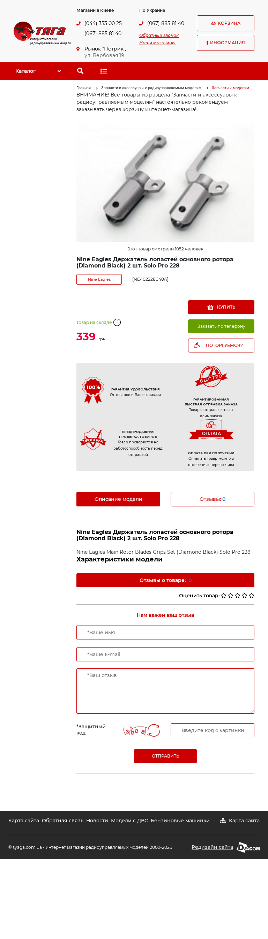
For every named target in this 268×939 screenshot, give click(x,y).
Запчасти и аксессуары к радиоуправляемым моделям (151, 88)
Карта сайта (23, 820)
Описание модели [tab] (118, 499)
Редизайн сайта (212, 847)
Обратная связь (62, 820)
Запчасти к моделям (230, 88)
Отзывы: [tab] (212, 499)
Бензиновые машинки (180, 820)
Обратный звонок (159, 35)
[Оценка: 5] (251, 595)
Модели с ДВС (129, 820)
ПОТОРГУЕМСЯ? (224, 345)
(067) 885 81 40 (102, 33)
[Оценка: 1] (223, 595)
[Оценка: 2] (230, 595)
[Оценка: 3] (237, 595)
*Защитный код (91, 729)
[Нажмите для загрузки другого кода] (135, 731)
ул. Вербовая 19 (104, 55)
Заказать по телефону (221, 326)
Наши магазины (157, 42)
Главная (83, 88)
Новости (97, 820)
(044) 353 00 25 (103, 23)
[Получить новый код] (154, 731)
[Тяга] (40, 31)
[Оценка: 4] (244, 595)
